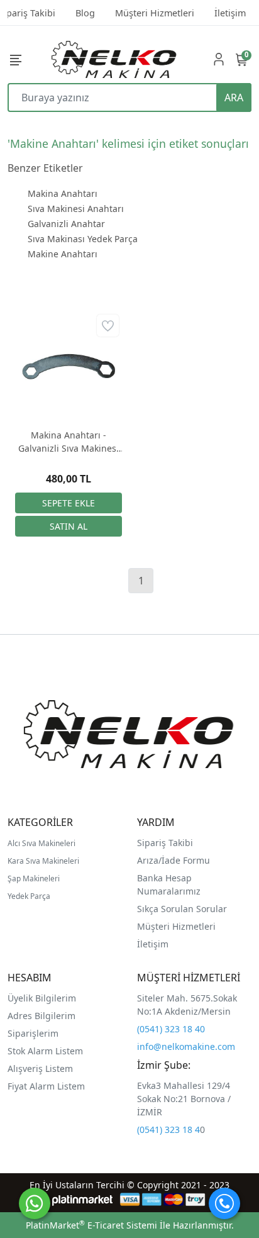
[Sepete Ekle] (68, 503)
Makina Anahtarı (62, 193)
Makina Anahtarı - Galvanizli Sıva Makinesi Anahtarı (68, 442)
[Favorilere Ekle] (108, 326)
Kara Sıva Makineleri (43, 861)
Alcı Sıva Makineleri (41, 843)
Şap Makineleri (34, 878)
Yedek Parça (29, 896)
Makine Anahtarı (62, 254)
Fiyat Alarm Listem (46, 1086)
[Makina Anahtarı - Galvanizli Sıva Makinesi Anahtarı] (68, 364)
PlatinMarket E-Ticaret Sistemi (91, 1225)
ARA (233, 97)
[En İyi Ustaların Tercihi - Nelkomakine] (114, 59)
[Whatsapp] (34, 1203)
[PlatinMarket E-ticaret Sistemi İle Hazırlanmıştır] (82, 1199)
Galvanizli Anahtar (66, 224)
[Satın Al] (68, 526)
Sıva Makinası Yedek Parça (83, 239)
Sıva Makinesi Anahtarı (76, 209)
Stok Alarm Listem (45, 1051)
